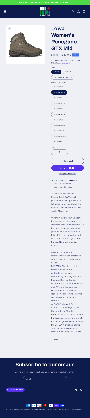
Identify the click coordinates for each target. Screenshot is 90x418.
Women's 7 (60, 98)
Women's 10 (60, 131)
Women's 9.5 (61, 126)
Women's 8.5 (59, 114)
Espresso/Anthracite (63, 77)
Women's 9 (60, 120)
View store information (63, 187)
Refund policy (52, 409)
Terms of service (77, 409)
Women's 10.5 (61, 137)
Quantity (54, 147)
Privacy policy (64, 409)
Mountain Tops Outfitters (21, 409)
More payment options (67, 174)
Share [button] (56, 339)
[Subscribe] (64, 379)
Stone (56, 72)
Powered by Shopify (37, 409)
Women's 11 (59, 142)
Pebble (68, 72)
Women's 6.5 (59, 92)
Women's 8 (60, 109)
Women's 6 (60, 87)
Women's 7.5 (61, 104)
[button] (5, 11)
